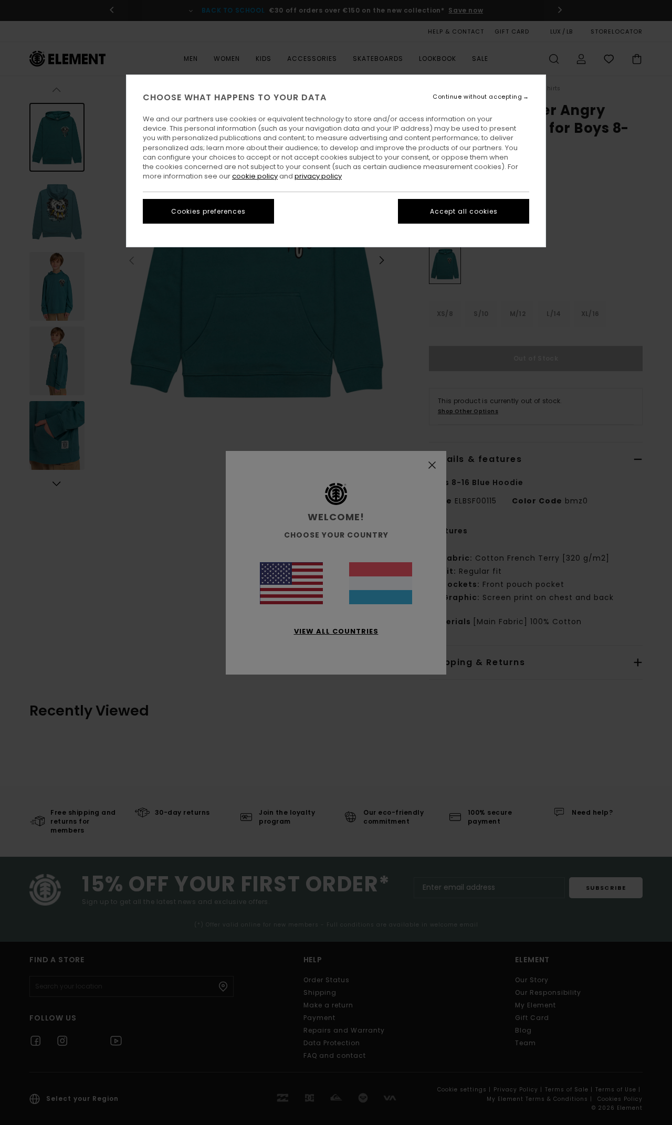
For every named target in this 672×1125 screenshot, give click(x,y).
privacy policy (318, 176)
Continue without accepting (477, 97)
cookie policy (255, 176)
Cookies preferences (208, 211)
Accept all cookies (464, 211)
